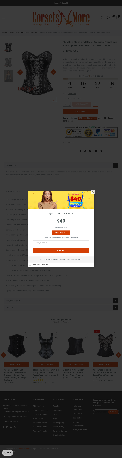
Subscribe (61, 250)
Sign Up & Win (61, 233)
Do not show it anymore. (40, 265)
